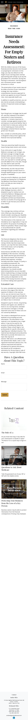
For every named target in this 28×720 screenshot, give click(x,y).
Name (3, 364)
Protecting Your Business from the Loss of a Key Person (12, 503)
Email (2, 373)
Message (3, 381)
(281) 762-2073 (15, 711)
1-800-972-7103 (15, 703)
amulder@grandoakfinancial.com (14, 715)
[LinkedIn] (14, 718)
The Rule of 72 (7, 432)
